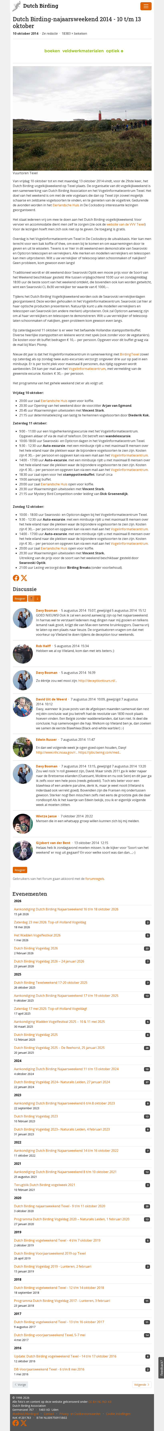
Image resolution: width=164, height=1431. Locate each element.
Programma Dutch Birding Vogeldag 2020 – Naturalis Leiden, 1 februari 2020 (71, 1219)
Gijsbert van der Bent (53, 843)
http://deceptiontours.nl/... (97, 680)
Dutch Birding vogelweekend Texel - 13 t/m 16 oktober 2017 (59, 1322)
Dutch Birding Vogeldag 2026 (36, 948)
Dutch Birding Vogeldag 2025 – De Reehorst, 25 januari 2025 (59, 1047)
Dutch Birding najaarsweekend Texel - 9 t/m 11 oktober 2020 (59, 1206)
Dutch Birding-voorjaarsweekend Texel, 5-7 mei (49, 1335)
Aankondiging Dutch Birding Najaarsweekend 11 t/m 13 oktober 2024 (66, 1069)
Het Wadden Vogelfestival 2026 (37, 935)
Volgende (140, 1384)
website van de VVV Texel (126, 224)
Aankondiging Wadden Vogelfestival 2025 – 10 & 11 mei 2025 (59, 1021)
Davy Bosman (46, 610)
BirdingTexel (129, 354)
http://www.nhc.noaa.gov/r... (56, 752)
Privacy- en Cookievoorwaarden (80, 1414)
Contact (49, 1414)
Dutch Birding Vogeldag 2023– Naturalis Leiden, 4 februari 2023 (62, 1129)
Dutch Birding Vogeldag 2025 (36, 1034)
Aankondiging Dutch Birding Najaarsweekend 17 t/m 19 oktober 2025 (66, 995)
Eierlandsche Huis (66, 205)
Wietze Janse (46, 816)
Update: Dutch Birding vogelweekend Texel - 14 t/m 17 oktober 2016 (65, 1356)
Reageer (20, 598)
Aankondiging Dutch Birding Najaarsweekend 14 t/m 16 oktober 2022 (66, 1150)
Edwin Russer (46, 739)
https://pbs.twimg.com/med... (99, 752)
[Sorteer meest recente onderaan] (31, 598)
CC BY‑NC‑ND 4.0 (99, 1402)
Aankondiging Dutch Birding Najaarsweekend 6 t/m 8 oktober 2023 (64, 1103)
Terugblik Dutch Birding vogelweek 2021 (44, 1185)
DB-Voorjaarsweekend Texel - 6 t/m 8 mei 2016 (49, 1369)
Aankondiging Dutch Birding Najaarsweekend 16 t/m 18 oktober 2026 (66, 909)
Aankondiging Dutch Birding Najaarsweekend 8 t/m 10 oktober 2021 (65, 1172)
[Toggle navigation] (146, 6)
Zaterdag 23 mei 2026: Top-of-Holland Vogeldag (50, 922)
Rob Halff (43, 646)
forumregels (94, 878)
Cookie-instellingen (118, 1414)
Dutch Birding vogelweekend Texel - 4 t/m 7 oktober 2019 (57, 1240)
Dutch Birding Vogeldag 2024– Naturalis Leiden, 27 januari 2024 (62, 1082)
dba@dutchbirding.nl (25, 1414)
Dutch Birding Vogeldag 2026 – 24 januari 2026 (49, 961)
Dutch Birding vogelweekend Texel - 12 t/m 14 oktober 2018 (59, 1287)
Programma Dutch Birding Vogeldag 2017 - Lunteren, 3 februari (62, 1300)
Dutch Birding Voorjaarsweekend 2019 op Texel (50, 1253)
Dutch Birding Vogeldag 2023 (36, 1116)
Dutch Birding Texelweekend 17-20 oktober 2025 (50, 982)
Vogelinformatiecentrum (87, 368)
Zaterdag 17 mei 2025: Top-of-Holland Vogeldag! (50, 1008)
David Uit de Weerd (51, 699)
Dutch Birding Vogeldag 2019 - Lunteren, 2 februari (52, 1266)
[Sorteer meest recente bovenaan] (37, 598)
